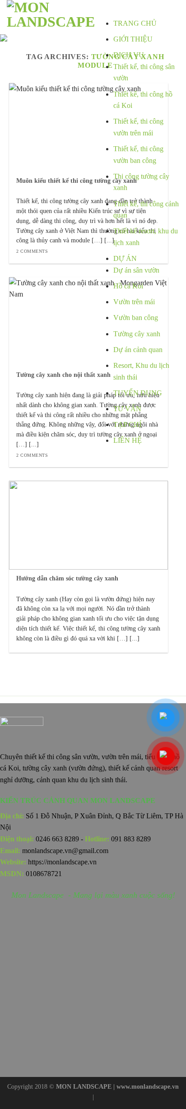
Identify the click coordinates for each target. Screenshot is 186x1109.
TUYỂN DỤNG (137, 393)
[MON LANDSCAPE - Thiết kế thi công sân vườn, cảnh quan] (53, 16)
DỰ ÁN (125, 258)
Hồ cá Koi (128, 286)
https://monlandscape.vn (62, 862)
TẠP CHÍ (127, 424)
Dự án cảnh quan (138, 349)
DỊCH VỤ (128, 55)
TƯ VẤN (127, 409)
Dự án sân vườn (136, 270)
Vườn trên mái (134, 302)
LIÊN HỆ (127, 440)
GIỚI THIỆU (133, 39)
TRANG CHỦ (135, 23)
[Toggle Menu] (122, 9)
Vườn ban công (135, 317)
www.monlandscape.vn (147, 1086)
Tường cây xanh (136, 334)
